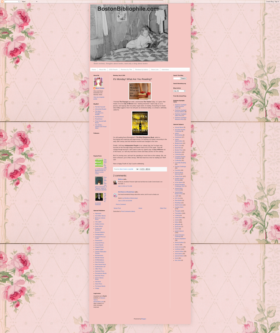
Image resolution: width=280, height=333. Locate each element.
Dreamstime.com (99, 301)
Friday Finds (178, 176)
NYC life (177, 198)
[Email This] (141, 169)
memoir (177, 244)
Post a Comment (121, 204)
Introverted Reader (100, 109)
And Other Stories (100, 216)
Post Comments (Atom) (128, 211)
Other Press (98, 269)
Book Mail (178, 147)
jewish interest (179, 231)
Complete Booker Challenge (180, 157)
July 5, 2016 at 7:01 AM (125, 186)
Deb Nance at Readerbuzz (126, 192)
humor (177, 229)
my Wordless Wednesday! (130, 198)
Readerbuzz (98, 119)
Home (94, 69)
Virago (97, 288)
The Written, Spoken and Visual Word (100, 126)
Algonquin (98, 213)
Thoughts (178, 211)
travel (176, 258)
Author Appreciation (179, 140)
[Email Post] (137, 169)
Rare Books (178, 200)
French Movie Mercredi (179, 173)
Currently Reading (180, 162)
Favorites (177, 170)
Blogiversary (178, 143)
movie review (179, 247)
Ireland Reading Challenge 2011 (180, 185)
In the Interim (179, 182)
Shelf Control (179, 205)
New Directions (99, 262)
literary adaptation (180, 238)
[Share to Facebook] (147, 169)
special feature (179, 256)
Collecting (178, 154)
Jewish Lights (99, 249)
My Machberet (99, 117)
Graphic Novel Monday (179, 179)
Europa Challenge (180, 166)
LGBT (176, 196)
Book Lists (154, 69)
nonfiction (178, 249)
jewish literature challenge (179, 235)
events (177, 220)
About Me (102, 69)
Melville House (99, 257)
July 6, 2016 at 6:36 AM (125, 200)
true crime (178, 260)
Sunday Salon (179, 207)
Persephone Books (101, 273)
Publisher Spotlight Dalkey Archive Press (180, 106)
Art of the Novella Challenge (180, 130)
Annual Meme (179, 127)
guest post (178, 226)
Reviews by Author (141, 69)
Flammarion (98, 240)
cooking (177, 215)
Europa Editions (100, 232)
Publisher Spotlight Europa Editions (180, 110)
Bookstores (178, 152)
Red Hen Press (99, 275)
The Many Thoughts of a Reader (99, 113)
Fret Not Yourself (100, 107)
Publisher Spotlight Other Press (180, 114)
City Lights (98, 222)
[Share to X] (145, 169)
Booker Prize (179, 150)
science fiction (179, 251)
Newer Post (117, 208)
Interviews (165, 69)
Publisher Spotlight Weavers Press (180, 118)
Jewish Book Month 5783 (179, 193)
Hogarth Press (99, 247)
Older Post (163, 208)
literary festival (179, 242)
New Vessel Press (100, 264)
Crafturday (178, 160)
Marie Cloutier (100, 88)
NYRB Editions (99, 260)
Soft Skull (98, 281)
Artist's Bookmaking (178, 134)
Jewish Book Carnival (179, 189)
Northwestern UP (100, 266)
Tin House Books (100, 286)
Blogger (143, 319)
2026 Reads (113, 69)
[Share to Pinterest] (149, 169)
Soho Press (98, 284)
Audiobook (178, 137)
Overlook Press (99, 271)
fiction (176, 222)
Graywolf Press (99, 243)
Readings (178, 203)
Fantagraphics (99, 234)
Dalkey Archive (99, 224)
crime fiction (178, 217)
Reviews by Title (126, 69)
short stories (178, 253)
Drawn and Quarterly (98, 229)
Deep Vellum (99, 226)
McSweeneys (99, 255)
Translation (178, 213)
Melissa (120, 179)
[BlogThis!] (143, 169)
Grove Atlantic (99, 245)
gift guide (177, 224)
